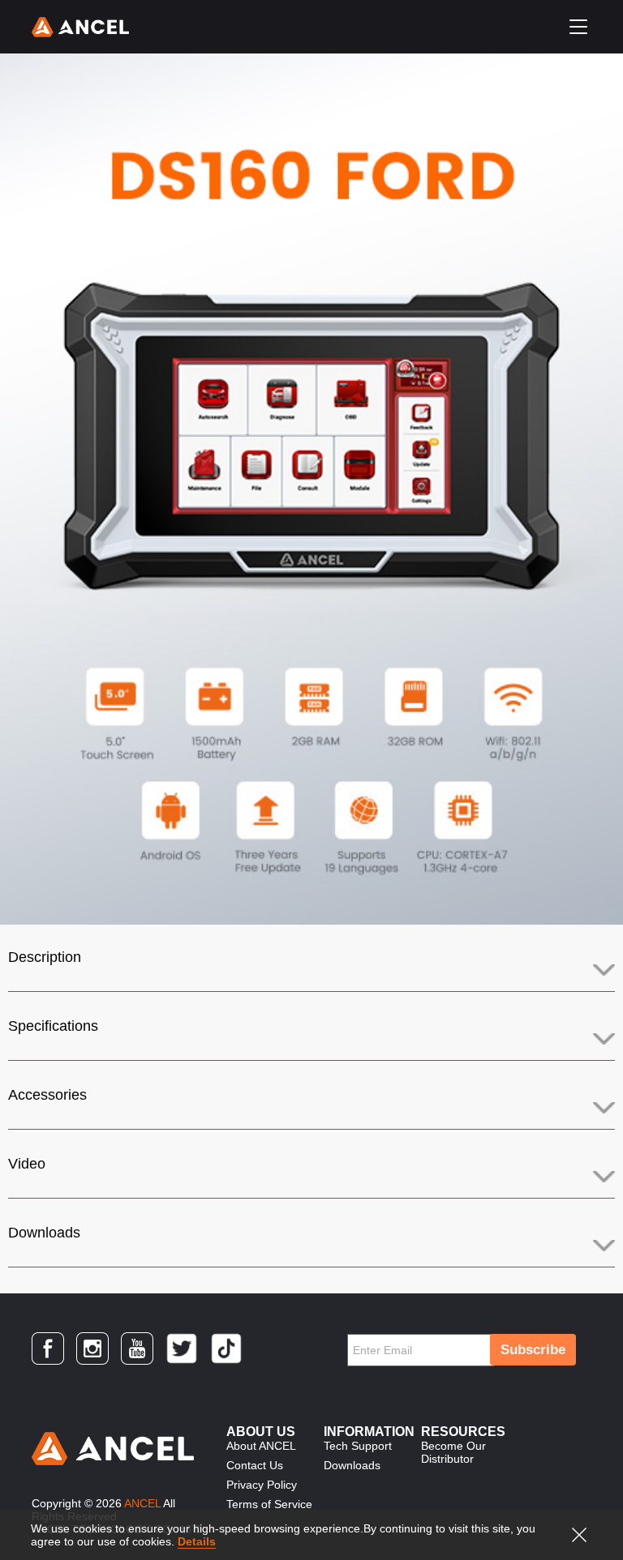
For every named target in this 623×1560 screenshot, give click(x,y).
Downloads (44, 1232)
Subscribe (533, 1349)
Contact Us (254, 1465)
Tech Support (358, 1445)
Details (197, 1541)
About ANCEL (261, 1445)
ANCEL (142, 1503)
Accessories (47, 1095)
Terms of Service (269, 1504)
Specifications (53, 1026)
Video (26, 1164)
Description (44, 957)
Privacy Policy (261, 1484)
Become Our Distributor (453, 1452)
